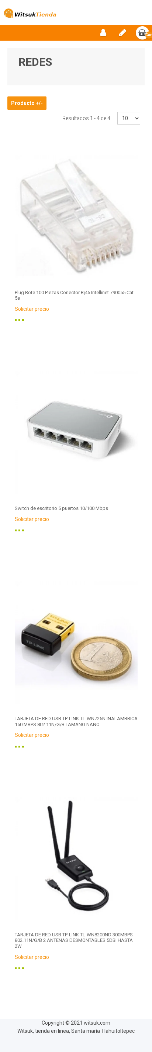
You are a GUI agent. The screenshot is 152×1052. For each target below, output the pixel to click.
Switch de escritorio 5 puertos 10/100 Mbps (61, 508)
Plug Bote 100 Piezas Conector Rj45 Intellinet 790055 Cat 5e (74, 295)
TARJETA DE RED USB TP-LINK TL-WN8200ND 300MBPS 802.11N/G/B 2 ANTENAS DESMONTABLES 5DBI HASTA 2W (74, 940)
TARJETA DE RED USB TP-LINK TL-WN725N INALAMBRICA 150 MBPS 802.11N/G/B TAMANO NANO (76, 721)
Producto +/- (27, 103)
